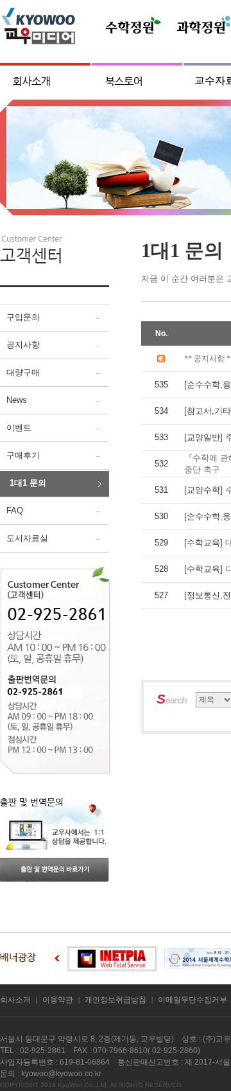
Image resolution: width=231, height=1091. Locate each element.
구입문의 (23, 317)
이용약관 (57, 999)
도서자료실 (27, 538)
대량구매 (23, 372)
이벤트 (18, 427)
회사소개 (15, 999)
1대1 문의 (28, 483)
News (16, 400)
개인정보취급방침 (115, 999)
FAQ (14, 510)
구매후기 (23, 455)
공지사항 (23, 345)
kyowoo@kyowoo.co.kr (61, 1073)
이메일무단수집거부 (192, 999)
